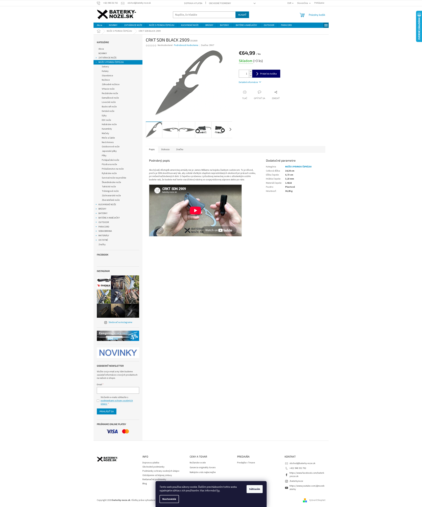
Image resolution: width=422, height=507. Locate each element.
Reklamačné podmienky (154, 479)
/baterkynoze (296, 481)
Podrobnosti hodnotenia (186, 45)
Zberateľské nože (111, 200)
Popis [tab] (152, 149)
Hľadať (242, 14)
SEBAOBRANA (105, 231)
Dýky (104, 115)
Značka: (207, 45)
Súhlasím (254, 489)
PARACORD (103, 226)
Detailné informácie (248, 82)
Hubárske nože (109, 124)
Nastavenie (169, 499)
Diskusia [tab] (165, 149)
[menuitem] (99, 25)
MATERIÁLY (103, 235)
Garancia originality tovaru (203, 467)
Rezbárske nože (110, 93)
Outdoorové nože (111, 146)
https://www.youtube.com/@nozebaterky (307, 487)
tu (218, 490)
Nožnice (106, 80)
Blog (144, 483)
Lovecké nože (109, 102)
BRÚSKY (102, 209)
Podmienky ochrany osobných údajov (160, 471)
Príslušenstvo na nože (113, 169)
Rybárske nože (109, 173)
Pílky (104, 155)
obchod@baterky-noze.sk (302, 463)
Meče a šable (108, 138)
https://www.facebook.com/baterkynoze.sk (307, 474)
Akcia (101, 49)
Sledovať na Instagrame (120, 322)
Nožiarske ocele (198, 462)
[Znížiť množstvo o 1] (250, 75)
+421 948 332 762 (298, 468)
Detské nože (108, 111)
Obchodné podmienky (220, 3)
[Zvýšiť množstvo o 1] (250, 72)
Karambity (107, 129)
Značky (102, 244)
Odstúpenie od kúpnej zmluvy (157, 475)
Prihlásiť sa (106, 411)
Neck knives (108, 142)
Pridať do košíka (268, 73)
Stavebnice (107, 75)
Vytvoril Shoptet (317, 500)
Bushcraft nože (109, 106)
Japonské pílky (109, 151)
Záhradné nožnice (111, 84)
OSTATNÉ (103, 240)
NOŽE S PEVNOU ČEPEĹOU (111, 62)
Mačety (105, 133)
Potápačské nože (110, 160)
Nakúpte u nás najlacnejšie (203, 472)
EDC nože (106, 120)
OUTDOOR (103, 222)
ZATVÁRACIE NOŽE (107, 57)
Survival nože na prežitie (114, 178)
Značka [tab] (179, 149)
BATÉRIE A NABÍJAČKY (109, 217)
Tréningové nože (110, 191)
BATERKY (102, 213)
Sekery (105, 66)
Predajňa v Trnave (246, 462)
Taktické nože (109, 186)
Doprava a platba (193, 3)
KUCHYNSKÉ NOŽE (107, 204)
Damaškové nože (110, 98)
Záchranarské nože (111, 195)
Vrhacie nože (108, 89)
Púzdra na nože (109, 164)
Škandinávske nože (111, 182)
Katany (105, 71)
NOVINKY (102, 53)
